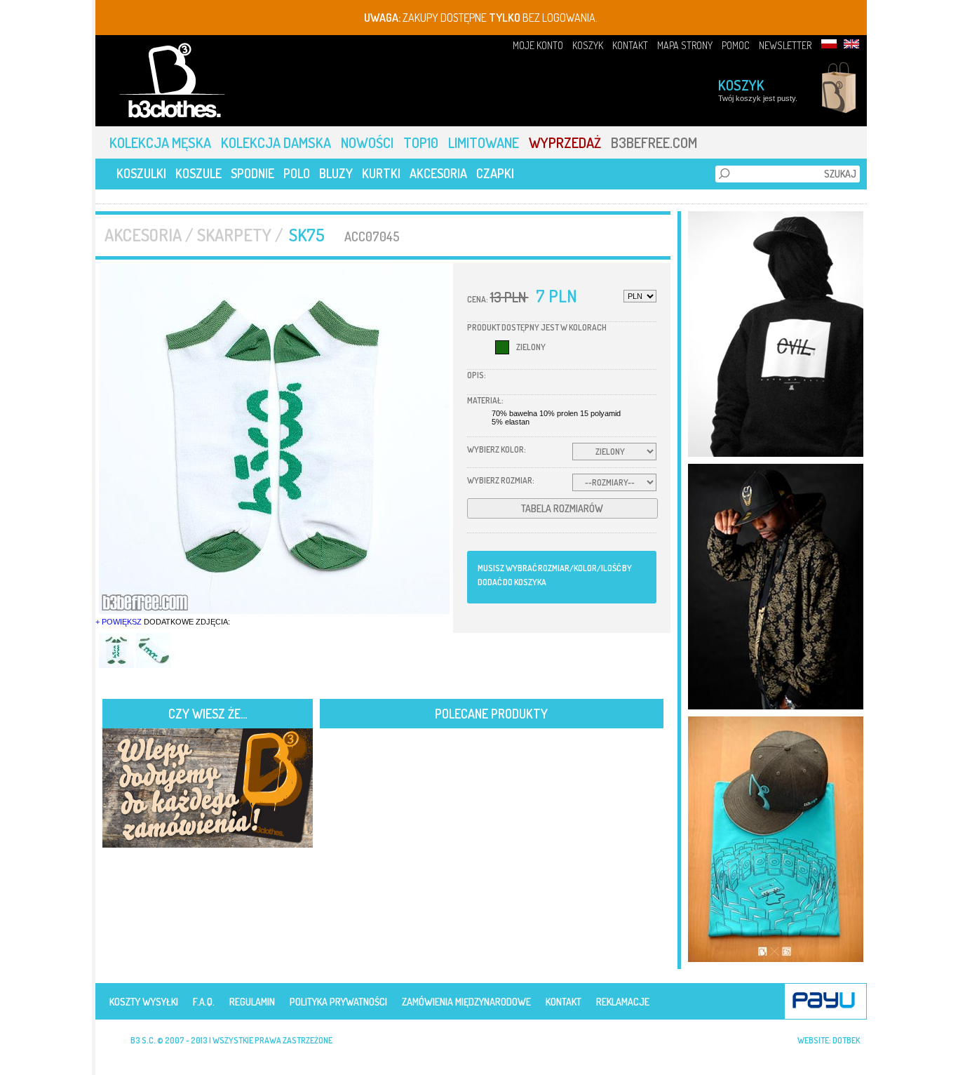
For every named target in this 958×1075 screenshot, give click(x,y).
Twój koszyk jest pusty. (757, 98)
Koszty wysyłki (143, 1002)
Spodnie (252, 173)
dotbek (846, 1040)
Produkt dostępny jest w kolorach (537, 327)
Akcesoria (438, 173)
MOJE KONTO (538, 45)
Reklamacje (622, 1002)
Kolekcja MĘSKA (161, 142)
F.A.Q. (204, 1002)
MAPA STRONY (685, 45)
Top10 (422, 142)
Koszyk (741, 85)
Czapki (495, 173)
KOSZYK (587, 45)
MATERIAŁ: (485, 400)
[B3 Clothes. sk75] (117, 665)
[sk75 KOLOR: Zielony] (274, 438)
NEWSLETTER (785, 45)
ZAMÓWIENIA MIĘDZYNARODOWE (466, 1002)
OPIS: (476, 375)
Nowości (368, 142)
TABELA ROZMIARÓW (562, 508)
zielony (531, 347)
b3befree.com (654, 142)
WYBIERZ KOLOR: (496, 449)
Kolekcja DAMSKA (277, 142)
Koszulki (141, 173)
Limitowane (485, 142)
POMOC (736, 45)
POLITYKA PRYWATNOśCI (338, 1002)
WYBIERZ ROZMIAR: (500, 480)
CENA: (477, 299)
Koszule (198, 173)
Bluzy (336, 173)
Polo (296, 173)
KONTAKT (630, 45)
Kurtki (381, 173)
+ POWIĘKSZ (118, 621)
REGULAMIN (252, 1002)
